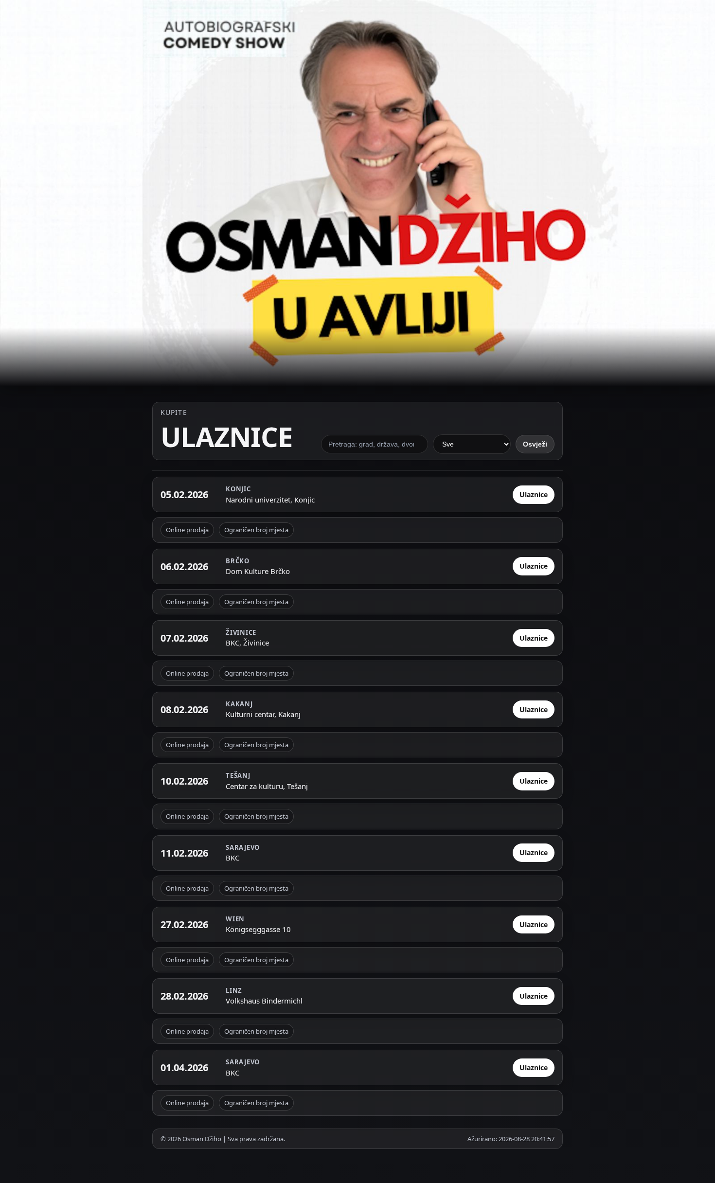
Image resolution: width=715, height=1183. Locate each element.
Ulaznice (533, 494)
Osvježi (535, 444)
